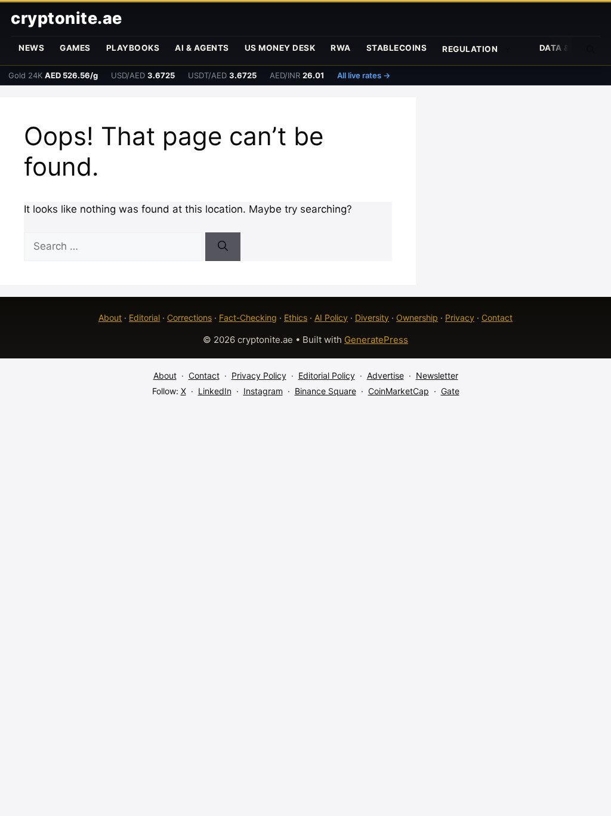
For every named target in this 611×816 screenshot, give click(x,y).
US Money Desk (280, 48)
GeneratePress (376, 339)
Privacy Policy (259, 375)
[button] (591, 48)
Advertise (385, 375)
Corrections (189, 317)
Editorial (144, 317)
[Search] (222, 246)
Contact (497, 317)
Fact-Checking (248, 317)
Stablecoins (396, 48)
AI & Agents (202, 48)
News (31, 48)
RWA (341, 48)
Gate (450, 391)
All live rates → (363, 75)
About (110, 317)
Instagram (263, 391)
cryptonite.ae (66, 18)
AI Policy (331, 317)
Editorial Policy (326, 375)
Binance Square (325, 391)
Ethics (295, 317)
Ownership (417, 317)
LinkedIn (215, 391)
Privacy (459, 317)
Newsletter (437, 375)
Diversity (372, 317)
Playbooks (133, 48)
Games (75, 48)
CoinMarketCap (398, 391)
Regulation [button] (470, 49)
